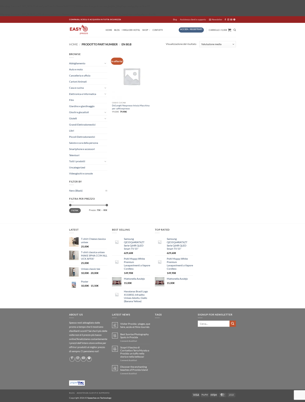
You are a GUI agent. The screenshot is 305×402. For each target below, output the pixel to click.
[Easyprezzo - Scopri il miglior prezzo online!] (85, 30)
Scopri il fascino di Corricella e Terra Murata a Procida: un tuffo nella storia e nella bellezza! (134, 352)
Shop (145, 30)
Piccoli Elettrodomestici (82, 136)
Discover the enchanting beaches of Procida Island (134, 368)
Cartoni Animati (78, 81)
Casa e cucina (76, 87)
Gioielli (73, 118)
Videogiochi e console (81, 173)
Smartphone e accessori (82, 148)
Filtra (74, 210)
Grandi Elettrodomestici (82, 124)
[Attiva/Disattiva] (105, 63)
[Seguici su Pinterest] (234, 20)
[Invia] (233, 324)
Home (109, 30)
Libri (71, 130)
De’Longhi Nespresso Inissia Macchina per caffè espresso (130, 107)
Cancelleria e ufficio (79, 75)
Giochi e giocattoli (79, 112)
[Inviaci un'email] (231, 20)
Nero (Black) (76, 190)
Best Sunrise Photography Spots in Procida (134, 336)
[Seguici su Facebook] (225, 20)
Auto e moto (76, 69)
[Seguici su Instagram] (228, 20)
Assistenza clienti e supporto (193, 19)
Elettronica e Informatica (82, 93)
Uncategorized (77, 167)
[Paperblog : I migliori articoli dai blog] (77, 382)
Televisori (74, 155)
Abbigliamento (77, 63)
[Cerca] (235, 30)
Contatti (157, 30)
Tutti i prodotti (77, 161)
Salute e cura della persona (83, 142)
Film (71, 99)
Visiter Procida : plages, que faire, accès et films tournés (135, 325)
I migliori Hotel (131, 30)
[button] (215, 19)
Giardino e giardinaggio (82, 106)
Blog (175, 19)
